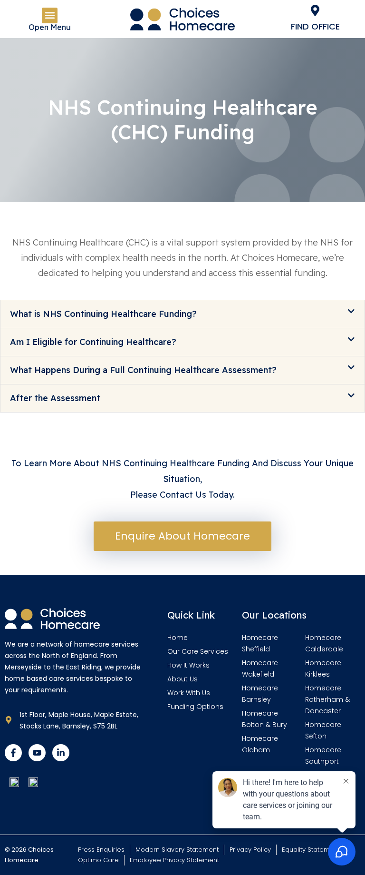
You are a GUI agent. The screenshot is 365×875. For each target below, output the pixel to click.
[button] (50, 15)
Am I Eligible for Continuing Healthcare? (93, 341)
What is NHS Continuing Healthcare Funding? (103, 313)
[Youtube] (37, 752)
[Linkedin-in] (60, 752)
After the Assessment (55, 398)
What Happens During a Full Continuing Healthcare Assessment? (143, 369)
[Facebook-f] (13, 752)
